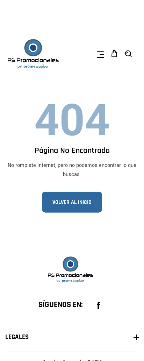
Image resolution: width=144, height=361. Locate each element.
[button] (100, 53)
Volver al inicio (72, 202)
